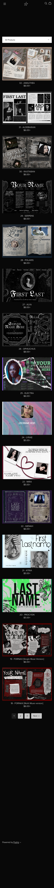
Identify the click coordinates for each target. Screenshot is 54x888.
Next (35, 716)
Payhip (16, 842)
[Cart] (51, 3)
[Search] (46, 3)
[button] (20, 842)
